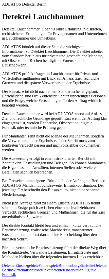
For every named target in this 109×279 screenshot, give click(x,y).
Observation (73, 270)
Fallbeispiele (49, 265)
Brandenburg (69, 265)
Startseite (87, 265)
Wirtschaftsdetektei (27, 270)
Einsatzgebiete (27, 265)
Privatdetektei (53, 270)
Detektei (8, 265)
